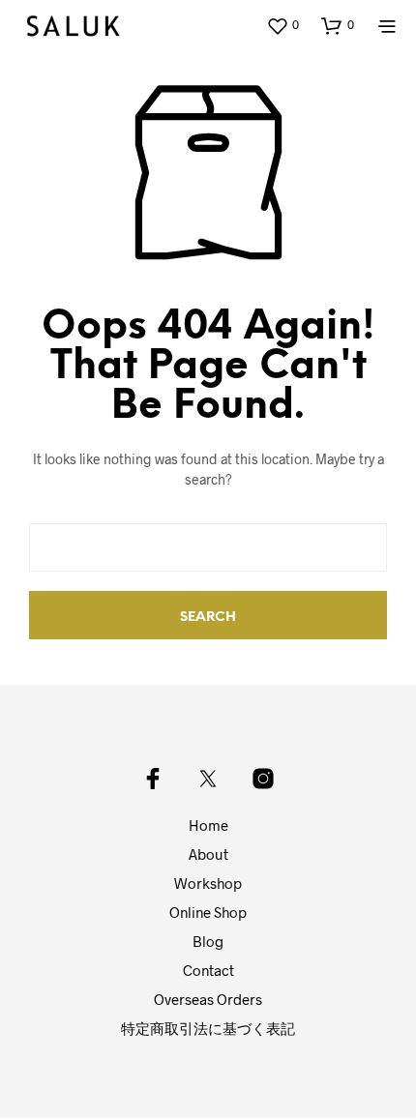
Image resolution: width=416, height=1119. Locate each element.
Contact (208, 970)
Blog (208, 941)
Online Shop (208, 912)
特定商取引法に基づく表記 (208, 1028)
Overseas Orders (208, 999)
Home (208, 825)
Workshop (208, 883)
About (208, 854)
